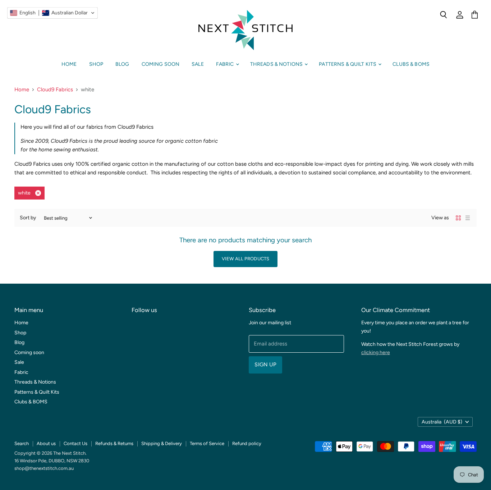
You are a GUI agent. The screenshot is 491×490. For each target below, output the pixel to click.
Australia (442, 422)
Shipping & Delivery (161, 443)
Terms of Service (207, 443)
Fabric (225, 64)
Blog (122, 64)
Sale (198, 64)
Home (69, 64)
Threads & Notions (277, 64)
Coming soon (161, 64)
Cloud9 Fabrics (55, 90)
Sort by (28, 218)
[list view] (467, 217)
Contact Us (75, 443)
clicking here (375, 352)
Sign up (265, 364)
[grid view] (458, 217)
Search (21, 443)
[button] (52, 13)
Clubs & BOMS (411, 64)
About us (46, 443)
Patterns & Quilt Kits (348, 64)
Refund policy (246, 443)
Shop (96, 64)
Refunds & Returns (114, 443)
